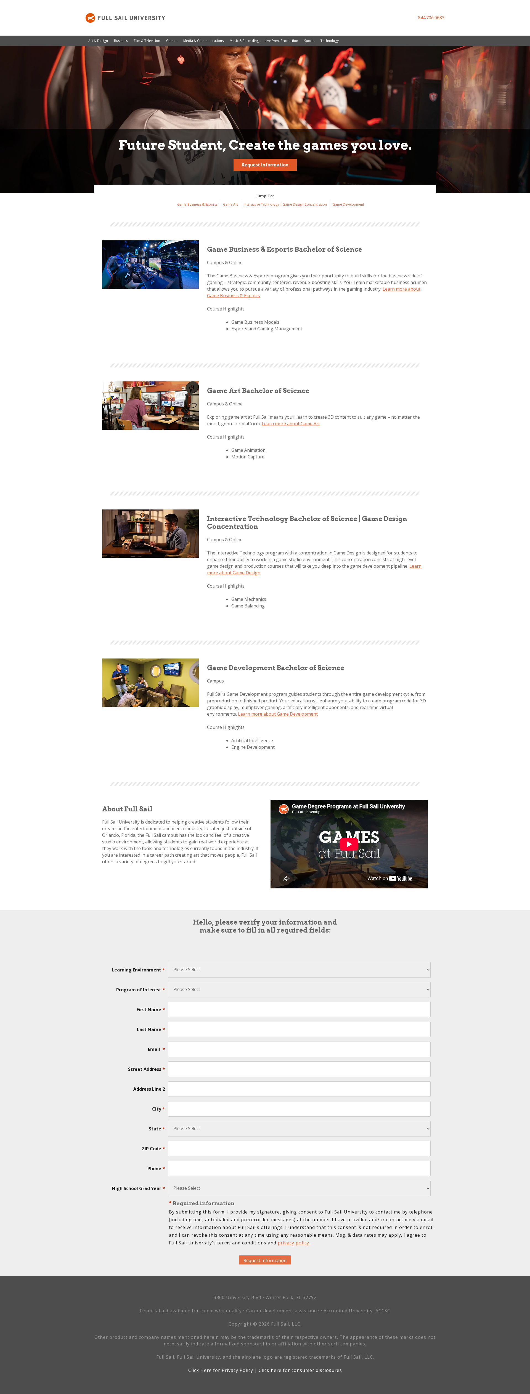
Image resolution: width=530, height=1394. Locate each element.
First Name (151, 1010)
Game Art (230, 204)
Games (171, 40)
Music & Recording (244, 40)
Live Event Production (281, 40)
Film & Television (147, 40)
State (157, 1129)
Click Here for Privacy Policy (220, 1370)
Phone (156, 1168)
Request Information (265, 165)
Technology (329, 40)
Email (156, 1049)
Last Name (151, 1029)
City (158, 1109)
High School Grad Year (138, 1188)
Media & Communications (203, 40)
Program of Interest (140, 990)
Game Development (348, 204)
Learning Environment (138, 970)
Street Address (146, 1069)
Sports (309, 40)
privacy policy (294, 1243)
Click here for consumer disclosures (300, 1370)
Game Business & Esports (197, 204)
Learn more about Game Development (278, 714)
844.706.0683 (431, 18)
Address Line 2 (149, 1089)
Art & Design (98, 40)
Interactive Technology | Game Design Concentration (285, 204)
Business (121, 40)
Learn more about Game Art (291, 424)
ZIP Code (153, 1149)
